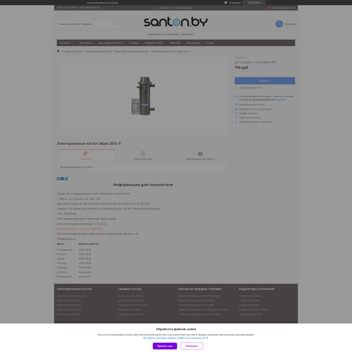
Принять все (164, 346)
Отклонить (192, 346)
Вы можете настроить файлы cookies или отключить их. (174, 338)
